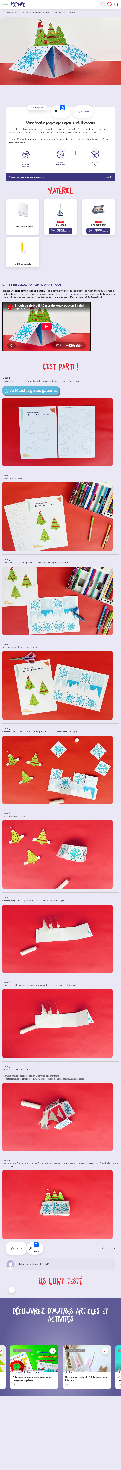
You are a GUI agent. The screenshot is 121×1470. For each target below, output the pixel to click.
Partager (62, 115)
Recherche (116, 4)
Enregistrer (39, 108)
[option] (86, 1367)
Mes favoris (109, 4)
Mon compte (103, 4)
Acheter (63, 231)
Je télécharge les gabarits (33, 390)
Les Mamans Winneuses (76, 294)
